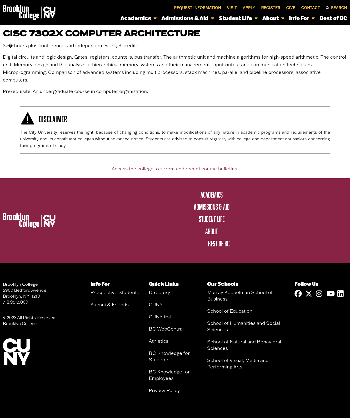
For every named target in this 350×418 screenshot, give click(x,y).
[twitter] (308, 293)
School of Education (229, 311)
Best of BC (333, 18)
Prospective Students (114, 292)
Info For (299, 18)
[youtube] (330, 293)
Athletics (158, 341)
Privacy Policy (164, 390)
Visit (232, 7)
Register (270, 7)
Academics (135, 18)
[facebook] (298, 293)
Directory (159, 292)
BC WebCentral (166, 329)
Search (339, 7)
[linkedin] (341, 293)
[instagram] (319, 293)
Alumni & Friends (109, 304)
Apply (249, 7)
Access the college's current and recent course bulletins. (175, 169)
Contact (310, 7)
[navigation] (202, 18)
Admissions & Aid (185, 18)
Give (290, 7)
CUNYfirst (160, 317)
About (270, 18)
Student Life (235, 18)
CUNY (156, 304)
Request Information (197, 7)
